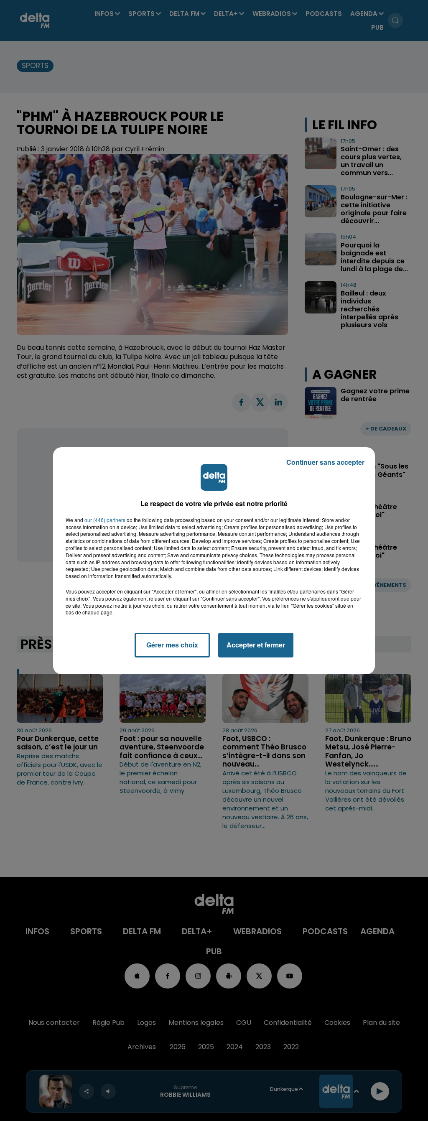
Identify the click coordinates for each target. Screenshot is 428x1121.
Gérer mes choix (172, 645)
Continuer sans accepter (325, 462)
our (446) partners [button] (104, 520)
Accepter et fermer (256, 645)
